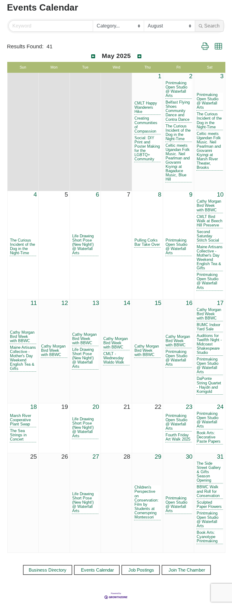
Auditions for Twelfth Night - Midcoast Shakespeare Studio (209, 344)
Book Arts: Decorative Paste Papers (209, 437)
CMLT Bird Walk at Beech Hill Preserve (209, 221)
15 (158, 303)
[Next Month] (139, 56)
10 (220, 194)
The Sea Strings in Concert (18, 435)
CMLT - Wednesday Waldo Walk (113, 358)
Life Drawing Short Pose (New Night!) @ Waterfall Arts (83, 244)
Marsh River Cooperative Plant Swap (20, 420)
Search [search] (212, 25)
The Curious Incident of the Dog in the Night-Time (178, 132)
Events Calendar (97, 569)
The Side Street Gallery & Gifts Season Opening (209, 472)
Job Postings (141, 569)
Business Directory (47, 569)
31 (220, 456)
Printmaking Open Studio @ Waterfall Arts (176, 89)
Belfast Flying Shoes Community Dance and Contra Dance (178, 110)
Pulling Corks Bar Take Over (147, 242)
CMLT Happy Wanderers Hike (145, 107)
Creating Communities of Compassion (145, 124)
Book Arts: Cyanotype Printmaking (207, 537)
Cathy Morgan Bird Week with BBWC (209, 205)
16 (189, 303)
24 (220, 406)
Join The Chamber (187, 569)
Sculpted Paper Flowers (209, 504)
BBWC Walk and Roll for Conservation (208, 491)
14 (127, 303)
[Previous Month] (93, 56)
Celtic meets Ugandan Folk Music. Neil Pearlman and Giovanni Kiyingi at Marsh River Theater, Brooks (209, 151)
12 (64, 303)
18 (33, 406)
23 (189, 406)
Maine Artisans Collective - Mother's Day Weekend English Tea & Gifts (210, 257)
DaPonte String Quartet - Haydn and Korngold (209, 385)
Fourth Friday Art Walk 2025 (178, 437)
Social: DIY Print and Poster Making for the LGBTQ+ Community (147, 148)
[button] (205, 46)
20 (95, 406)
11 (34, 303)
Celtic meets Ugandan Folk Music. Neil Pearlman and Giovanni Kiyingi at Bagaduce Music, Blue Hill (178, 162)
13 (95, 303)
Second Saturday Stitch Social (208, 236)
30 (189, 456)
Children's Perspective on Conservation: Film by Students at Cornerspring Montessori (146, 502)
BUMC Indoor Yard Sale (208, 327)
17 (220, 303)
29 (158, 456)
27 (95, 456)
